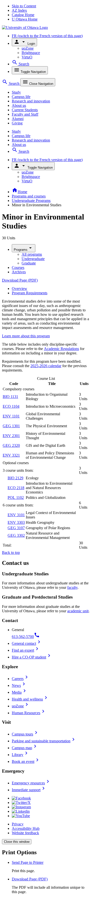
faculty (72, 587)
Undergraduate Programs (31, 200)
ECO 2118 (16, 488)
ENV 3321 (11, 455)
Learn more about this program (26, 336)
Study (16, 92)
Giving (17, 123)
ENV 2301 (11, 436)
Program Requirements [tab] (29, 293)
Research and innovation (31, 101)
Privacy (18, 824)
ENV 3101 (16, 515)
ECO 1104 (11, 406)
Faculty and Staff (25, 114)
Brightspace (31, 53)
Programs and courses (29, 196)
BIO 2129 (15, 478)
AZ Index (19, 10)
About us (19, 105)
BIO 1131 (10, 396)
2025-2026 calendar (45, 366)
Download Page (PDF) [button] (30, 879)
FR (47, 36)
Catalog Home (23, 15)
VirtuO (27, 57)
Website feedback (25, 833)
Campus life (21, 97)
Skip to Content (24, 6)
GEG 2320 (11, 445)
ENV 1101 (11, 416)
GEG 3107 (16, 528)
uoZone (28, 48)
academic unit (78, 611)
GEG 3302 (16, 535)
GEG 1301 (11, 426)
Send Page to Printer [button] (27, 862)
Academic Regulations (61, 349)
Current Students (25, 110)
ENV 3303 (16, 522)
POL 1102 (16, 497)
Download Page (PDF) (20, 280)
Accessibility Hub (25, 828)
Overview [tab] (19, 288)
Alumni (18, 119)
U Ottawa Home (25, 19)
